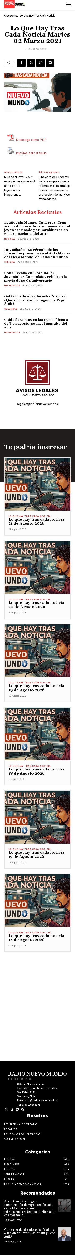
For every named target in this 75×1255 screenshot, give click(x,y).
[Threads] (22, 1109)
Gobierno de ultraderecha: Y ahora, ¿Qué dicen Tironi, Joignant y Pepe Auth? (35, 300)
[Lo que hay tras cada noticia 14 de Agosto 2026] (37, 900)
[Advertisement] (37, 989)
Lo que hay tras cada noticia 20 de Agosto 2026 (36, 604)
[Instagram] (12, 1109)
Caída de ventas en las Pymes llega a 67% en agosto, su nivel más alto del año (36, 323)
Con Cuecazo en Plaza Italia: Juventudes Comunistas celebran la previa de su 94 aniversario (35, 276)
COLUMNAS (10, 308)
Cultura (9, 262)
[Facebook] (21, 63)
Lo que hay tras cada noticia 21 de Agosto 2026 (36, 521)
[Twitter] (6, 1109)
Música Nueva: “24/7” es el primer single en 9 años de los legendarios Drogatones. (20, 185)
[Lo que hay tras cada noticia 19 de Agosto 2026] (37, 650)
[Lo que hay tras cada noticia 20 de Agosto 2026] (37, 567)
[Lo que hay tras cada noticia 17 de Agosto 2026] (37, 817)
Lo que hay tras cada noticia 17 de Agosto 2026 (36, 854)
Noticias (9, 238)
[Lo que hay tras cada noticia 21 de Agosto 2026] (37, 484)
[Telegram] (50, 63)
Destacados (12, 285)
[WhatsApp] (40, 63)
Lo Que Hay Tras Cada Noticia (37, 15)
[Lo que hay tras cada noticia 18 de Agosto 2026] (37, 734)
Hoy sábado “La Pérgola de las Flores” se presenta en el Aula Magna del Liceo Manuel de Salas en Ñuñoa (37, 253)
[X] (31, 63)
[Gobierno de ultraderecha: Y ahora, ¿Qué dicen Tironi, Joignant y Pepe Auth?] (64, 1234)
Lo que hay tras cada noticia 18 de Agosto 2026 (36, 771)
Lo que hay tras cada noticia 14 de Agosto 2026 (36, 938)
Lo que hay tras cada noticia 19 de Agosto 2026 (36, 688)
